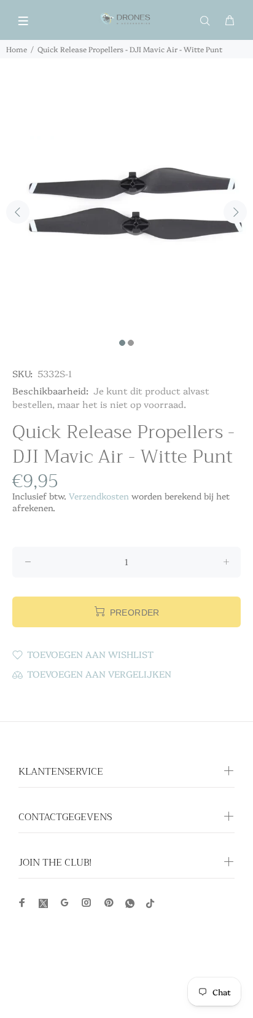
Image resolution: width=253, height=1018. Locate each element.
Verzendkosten (99, 496)
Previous (17, 212)
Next (235, 212)
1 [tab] (122, 343)
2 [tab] (131, 343)
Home (16, 49)
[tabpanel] (126, 205)
